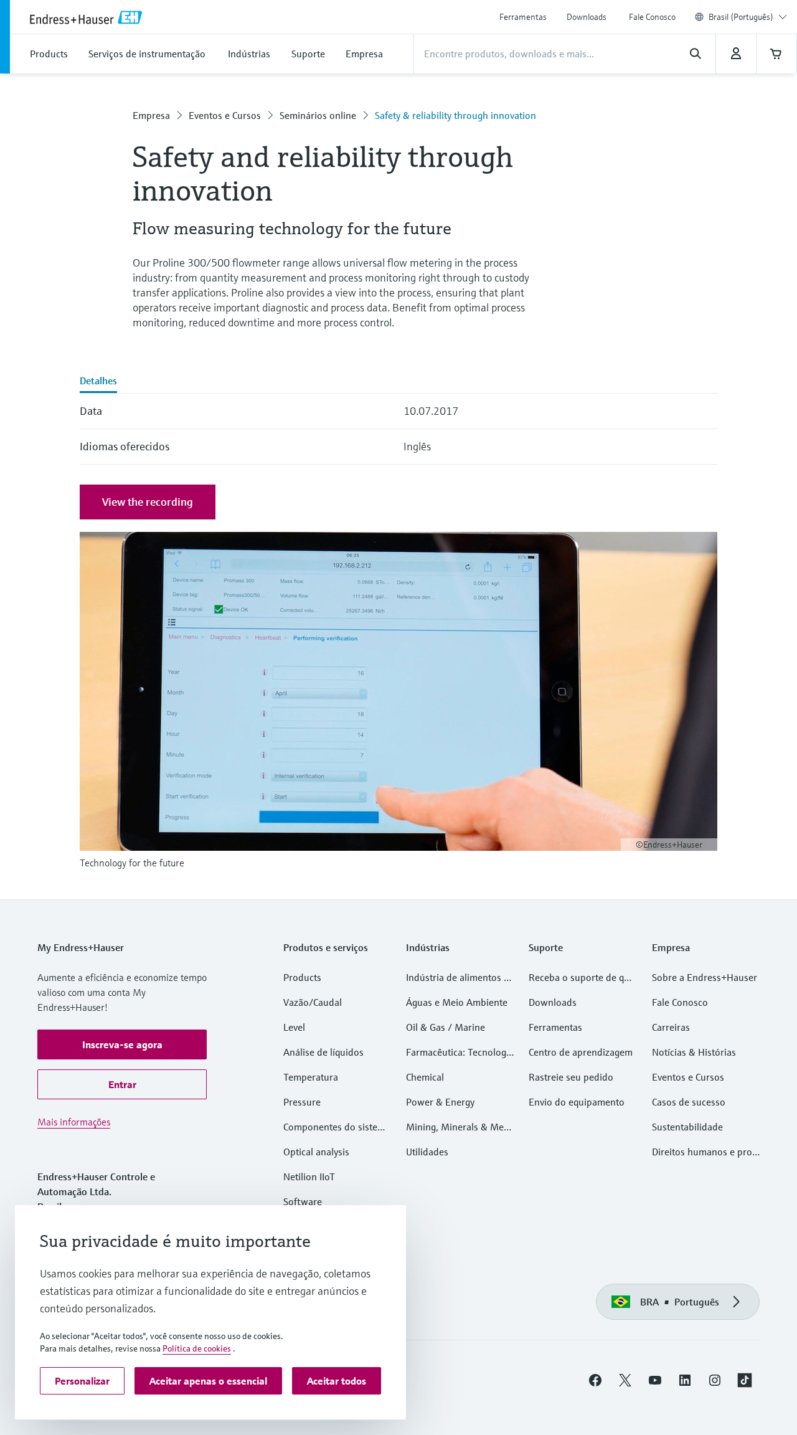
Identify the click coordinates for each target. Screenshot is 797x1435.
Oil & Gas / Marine (445, 1027)
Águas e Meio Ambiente (456, 1002)
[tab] (98, 382)
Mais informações (73, 1121)
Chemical (425, 1077)
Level (294, 1027)
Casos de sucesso (688, 1102)
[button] (122, 1044)
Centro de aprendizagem (581, 1052)
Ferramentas (523, 16)
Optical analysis (316, 1151)
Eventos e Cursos (225, 115)
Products (302, 977)
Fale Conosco (652, 16)
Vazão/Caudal (312, 1002)
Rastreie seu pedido (571, 1077)
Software (302, 1201)
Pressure (302, 1102)
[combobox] (748, 17)
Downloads (586, 16)
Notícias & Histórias (694, 1052)
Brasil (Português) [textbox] (741, 16)
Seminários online (318, 115)
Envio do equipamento (577, 1102)
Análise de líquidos (323, 1052)
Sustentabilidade (687, 1126)
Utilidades (427, 1151)
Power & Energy (440, 1102)
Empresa (151, 115)
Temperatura (310, 1077)
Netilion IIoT (309, 1176)
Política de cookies (197, 1348)
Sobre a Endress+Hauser (704, 977)
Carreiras (671, 1027)
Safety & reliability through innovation (455, 115)
